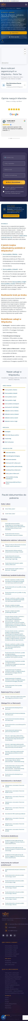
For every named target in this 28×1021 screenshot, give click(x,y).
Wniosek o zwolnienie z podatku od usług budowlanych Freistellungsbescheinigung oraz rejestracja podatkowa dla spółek (14, 581)
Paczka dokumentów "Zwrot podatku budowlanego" (13, 686)
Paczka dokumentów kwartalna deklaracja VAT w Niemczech (14, 719)
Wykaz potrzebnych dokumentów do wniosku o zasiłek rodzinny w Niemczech (15, 545)
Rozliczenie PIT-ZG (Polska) (11, 407)
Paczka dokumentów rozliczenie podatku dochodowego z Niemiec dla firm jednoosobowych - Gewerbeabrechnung (14, 760)
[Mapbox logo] (5, 63)
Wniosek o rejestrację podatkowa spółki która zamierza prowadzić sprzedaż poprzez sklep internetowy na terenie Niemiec (15, 746)
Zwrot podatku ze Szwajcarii (12, 403)
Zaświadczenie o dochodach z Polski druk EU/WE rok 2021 (14, 797)
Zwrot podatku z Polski (10, 956)
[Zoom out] (25, 51)
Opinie (6, 999)
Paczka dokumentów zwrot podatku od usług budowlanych (15, 587)
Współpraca (8, 1005)
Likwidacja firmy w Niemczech (13, 470)
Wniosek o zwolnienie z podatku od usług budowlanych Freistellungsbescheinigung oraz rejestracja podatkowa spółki (14, 600)
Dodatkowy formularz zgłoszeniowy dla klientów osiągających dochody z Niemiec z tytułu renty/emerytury (15, 842)
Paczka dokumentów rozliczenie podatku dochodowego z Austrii (14, 876)
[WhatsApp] (14, 935)
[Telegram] (10, 935)
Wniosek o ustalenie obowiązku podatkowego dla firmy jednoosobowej (14, 606)
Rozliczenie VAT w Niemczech (13, 463)
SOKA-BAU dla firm (10, 452)
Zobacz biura (15, 32)
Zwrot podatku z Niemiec (10, 254)
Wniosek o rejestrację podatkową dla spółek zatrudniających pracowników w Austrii (15, 697)
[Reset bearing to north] (25, 54)
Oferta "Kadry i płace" (10, 508)
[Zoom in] (25, 49)
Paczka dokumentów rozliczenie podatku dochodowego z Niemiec (14, 892)
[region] (14, 55)
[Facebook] (3, 935)
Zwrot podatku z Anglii (19, 282)
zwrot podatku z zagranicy (14, 210)
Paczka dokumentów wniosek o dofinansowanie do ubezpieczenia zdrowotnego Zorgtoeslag (13, 557)
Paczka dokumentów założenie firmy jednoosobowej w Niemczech (13, 731)
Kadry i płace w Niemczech (12, 473)
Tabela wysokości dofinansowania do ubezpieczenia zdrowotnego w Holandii (14, 551)
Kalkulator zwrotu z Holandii (12, 414)
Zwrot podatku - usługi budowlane (14, 991)
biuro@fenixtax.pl (15, 1)
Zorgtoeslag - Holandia (11, 962)
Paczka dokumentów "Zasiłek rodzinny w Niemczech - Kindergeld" (14, 569)
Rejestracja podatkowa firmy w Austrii (13, 483)
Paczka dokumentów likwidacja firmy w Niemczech (14, 708)
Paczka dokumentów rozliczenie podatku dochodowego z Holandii (14, 887)
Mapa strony (8, 1007)
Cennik (7, 997)
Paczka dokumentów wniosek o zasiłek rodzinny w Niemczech (14, 564)
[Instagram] (7, 935)
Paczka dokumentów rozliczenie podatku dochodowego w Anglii (14, 881)
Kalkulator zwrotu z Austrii (11, 417)
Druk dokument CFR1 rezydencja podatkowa (15, 813)
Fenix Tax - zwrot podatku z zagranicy (10, 1019)
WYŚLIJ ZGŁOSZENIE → (14, 182)
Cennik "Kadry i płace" (10, 513)
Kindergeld (7, 431)
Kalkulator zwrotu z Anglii (11, 421)
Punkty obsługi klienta (10, 1003)
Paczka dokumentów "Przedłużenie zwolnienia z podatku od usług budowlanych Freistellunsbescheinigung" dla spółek (15, 680)
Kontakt (7, 1001)
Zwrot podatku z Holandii (10, 269)
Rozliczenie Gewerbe (11, 459)
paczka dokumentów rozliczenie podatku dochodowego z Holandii (14, 898)
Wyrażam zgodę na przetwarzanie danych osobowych (14, 188)
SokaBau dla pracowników (11, 989)
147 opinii (18, 111)
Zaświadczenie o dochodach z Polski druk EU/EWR (14, 786)
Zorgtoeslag (8, 438)
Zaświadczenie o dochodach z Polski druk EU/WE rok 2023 (14, 808)
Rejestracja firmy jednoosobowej (14, 466)
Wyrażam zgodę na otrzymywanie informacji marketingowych (14, 192)
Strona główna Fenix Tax (12, 215)
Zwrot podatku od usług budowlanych (12, 477)
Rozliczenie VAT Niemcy (11, 983)
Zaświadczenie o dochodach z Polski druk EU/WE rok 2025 (14, 824)
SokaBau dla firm (9, 987)
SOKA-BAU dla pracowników (12, 435)
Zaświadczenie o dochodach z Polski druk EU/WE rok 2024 (14, 819)
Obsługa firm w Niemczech (12, 972)
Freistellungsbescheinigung (13, 456)
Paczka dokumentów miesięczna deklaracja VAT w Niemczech (15, 714)
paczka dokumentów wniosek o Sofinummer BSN (15, 870)
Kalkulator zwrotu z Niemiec (12, 410)
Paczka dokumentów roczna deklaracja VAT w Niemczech (15, 725)
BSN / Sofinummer (9, 442)
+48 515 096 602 (5, 1)
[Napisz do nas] (3, 1017)
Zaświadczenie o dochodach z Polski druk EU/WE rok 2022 (14, 791)
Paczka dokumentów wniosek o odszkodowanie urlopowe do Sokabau (14, 534)
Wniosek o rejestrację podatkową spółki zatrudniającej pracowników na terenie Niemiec (14, 753)
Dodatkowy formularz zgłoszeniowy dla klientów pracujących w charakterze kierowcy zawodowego (15, 849)
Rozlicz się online (15, 37)
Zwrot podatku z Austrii (8, 283)
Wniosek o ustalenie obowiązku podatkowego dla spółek (12, 611)
